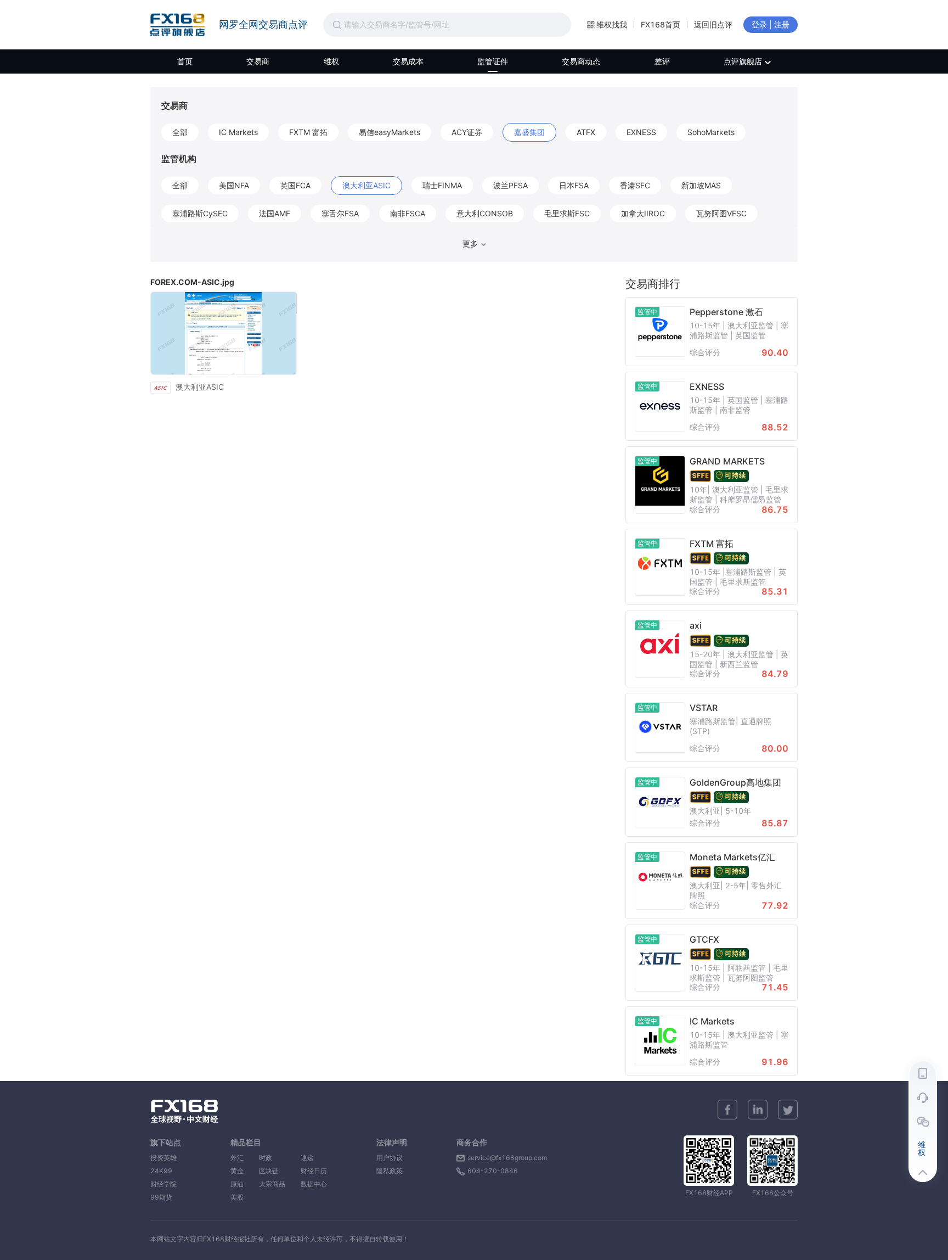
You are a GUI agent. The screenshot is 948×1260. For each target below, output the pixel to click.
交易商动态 (581, 61)
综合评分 (705, 352)
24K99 (161, 1171)
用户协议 (389, 1157)
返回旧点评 (713, 24)
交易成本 (408, 61)
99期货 (161, 1197)
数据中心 (314, 1184)
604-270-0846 (492, 1171)
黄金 (237, 1171)
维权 (331, 61)
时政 (272, 1157)
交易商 (257, 61)
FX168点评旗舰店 (177, 25)
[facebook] (727, 1109)
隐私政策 (389, 1171)
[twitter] (788, 1109)
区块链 (272, 1171)
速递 (314, 1157)
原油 (237, 1184)
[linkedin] (758, 1109)
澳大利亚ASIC (200, 386)
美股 (237, 1197)
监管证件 (492, 61)
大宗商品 (272, 1184)
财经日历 (314, 1171)
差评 (662, 61)
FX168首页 (660, 24)
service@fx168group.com (507, 1157)
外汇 (237, 1157)
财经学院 (163, 1184)
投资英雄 (163, 1157)
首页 (185, 61)
